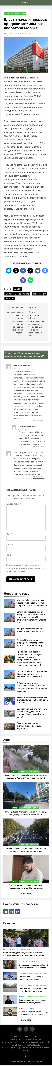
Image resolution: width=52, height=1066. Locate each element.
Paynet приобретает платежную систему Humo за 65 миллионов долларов (32, 700)
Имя (9, 534)
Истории (7, 949)
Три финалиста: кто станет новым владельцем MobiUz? (30, 630)
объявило (41, 103)
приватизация (39, 294)
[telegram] (6, 911)
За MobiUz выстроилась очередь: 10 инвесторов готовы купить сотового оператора (32, 643)
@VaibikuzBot (35, 1045)
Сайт (8, 555)
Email (9, 544)
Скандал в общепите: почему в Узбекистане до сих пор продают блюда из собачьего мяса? (32, 713)
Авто (15, 771)
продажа (10, 298)
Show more (26, 894)
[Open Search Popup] (50, 3)
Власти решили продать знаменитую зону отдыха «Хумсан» (29, 726)
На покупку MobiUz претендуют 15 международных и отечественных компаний (32, 674)
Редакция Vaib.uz (36, 1061)
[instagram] (12, 911)
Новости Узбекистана (15, 13)
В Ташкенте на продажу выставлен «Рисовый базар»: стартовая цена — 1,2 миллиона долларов (32, 687)
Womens (22, 1008)
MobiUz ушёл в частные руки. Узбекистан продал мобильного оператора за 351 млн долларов (32, 603)
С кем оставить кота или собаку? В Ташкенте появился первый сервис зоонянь (33, 967)
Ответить (40, 421)
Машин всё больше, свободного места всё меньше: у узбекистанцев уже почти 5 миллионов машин (26, 851)
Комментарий (13, 504)
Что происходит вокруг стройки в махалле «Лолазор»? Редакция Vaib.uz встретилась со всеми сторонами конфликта (25, 955)
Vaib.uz (9, 33)
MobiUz (17, 289)
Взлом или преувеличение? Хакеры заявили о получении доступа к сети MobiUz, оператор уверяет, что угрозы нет (31, 617)
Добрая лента (24, 962)
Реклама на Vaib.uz (17, 1061)
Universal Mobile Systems (17, 294)
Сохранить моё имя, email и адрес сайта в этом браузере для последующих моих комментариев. (25, 568)
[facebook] (18, 911)
